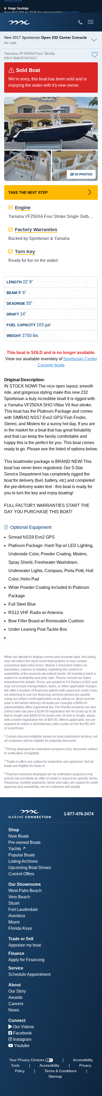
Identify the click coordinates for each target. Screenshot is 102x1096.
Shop (13, 830)
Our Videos (23, 1027)
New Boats (18, 836)
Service (15, 968)
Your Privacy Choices (27, 1060)
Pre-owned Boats (24, 842)
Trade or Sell (20, 939)
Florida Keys (20, 928)
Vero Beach (19, 897)
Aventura (16, 916)
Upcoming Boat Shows (29, 867)
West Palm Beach (25, 890)
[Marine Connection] (19, 22)
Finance (16, 953)
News (13, 1010)
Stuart (13, 903)
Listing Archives (23, 861)
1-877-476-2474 (79, 814)
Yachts (14, 848)
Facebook (22, 1033)
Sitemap (55, 1076)
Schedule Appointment (29, 974)
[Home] (29, 814)
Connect (16, 1020)
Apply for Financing (26, 959)
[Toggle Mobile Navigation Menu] (91, 22)
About (14, 985)
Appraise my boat (24, 945)
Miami (14, 922)
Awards (15, 997)
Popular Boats (21, 855)
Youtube (21, 1045)
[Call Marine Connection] (80, 22)
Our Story (17, 991)
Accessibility (49, 1065)
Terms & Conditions (60, 1071)
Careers (15, 1003)
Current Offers (21, 874)
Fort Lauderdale (23, 909)
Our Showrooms (24, 884)
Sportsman (31, 37)
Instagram (21, 1039)
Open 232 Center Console (64, 37)
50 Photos (83, 174)
